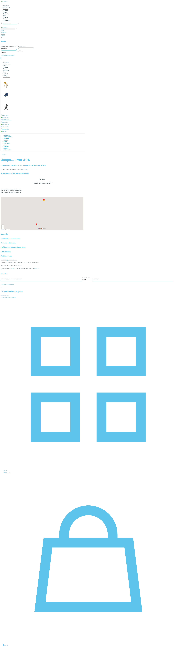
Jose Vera (36, 268)
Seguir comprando (5, 297)
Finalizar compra (5, 295)
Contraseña (95, 279)
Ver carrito (13, 297)
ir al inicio (24, 169)
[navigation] (87, 292)
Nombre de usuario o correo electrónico (11, 279)
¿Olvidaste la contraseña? (7, 284)
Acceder (84, 279)
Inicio (4, 154)
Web (13, 268)
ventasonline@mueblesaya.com (9, 260)
